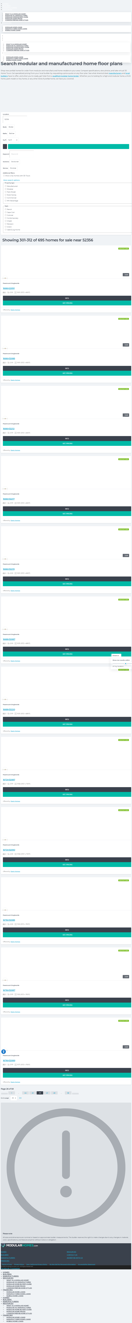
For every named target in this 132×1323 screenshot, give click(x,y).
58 (68, 1093)
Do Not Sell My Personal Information (63, 1264)
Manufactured (12, 186)
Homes (5, 4)
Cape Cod (10, 212)
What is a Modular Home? (15, 14)
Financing (7, 23)
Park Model (11, 192)
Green (9, 227)
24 (25, 1093)
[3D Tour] (126, 274)
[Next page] (75, 1093)
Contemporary (12, 218)
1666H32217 (9, 499)
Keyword (6, 154)
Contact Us (72, 1255)
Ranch (9, 209)
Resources (7, 10)
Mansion (10, 224)
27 (47, 1093)
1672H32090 (9, 850)
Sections (6, 161)
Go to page (5, 1098)
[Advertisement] (66, 95)
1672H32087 (9, 779)
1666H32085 (9, 358)
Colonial (10, 215)
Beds (5, 127)
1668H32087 (9, 639)
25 (33, 1093)
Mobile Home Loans (12, 30)
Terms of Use (7, 1264)
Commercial (11, 198)
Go (20, 1098)
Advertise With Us (75, 1258)
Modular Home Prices (13, 18)
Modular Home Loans (13, 27)
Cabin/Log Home (13, 230)
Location (6, 114)
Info (67, 298)
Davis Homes (15, 310)
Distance (116, 655)
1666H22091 (9, 288)
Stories (5, 168)
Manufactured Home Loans (16, 29)
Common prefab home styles (16, 20)
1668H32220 (9, 709)
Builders (7, 6)
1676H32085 (9, 920)
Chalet (9, 221)
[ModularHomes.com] (19, 1245)
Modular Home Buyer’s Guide (16, 17)
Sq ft (4, 140)
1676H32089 (9, 1060)
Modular (10, 189)
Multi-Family (11, 195)
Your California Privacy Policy (36, 1264)
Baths (5, 133)
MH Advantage (12, 201)
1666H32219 (9, 569)
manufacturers (115, 73)
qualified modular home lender (66, 76)
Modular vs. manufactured (16, 15)
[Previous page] (4, 1093)
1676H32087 (9, 990)
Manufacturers (10, 8)
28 (54, 1093)
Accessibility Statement (86, 1264)
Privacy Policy (19, 1264)
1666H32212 (8, 428)
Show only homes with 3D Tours (17, 176)
